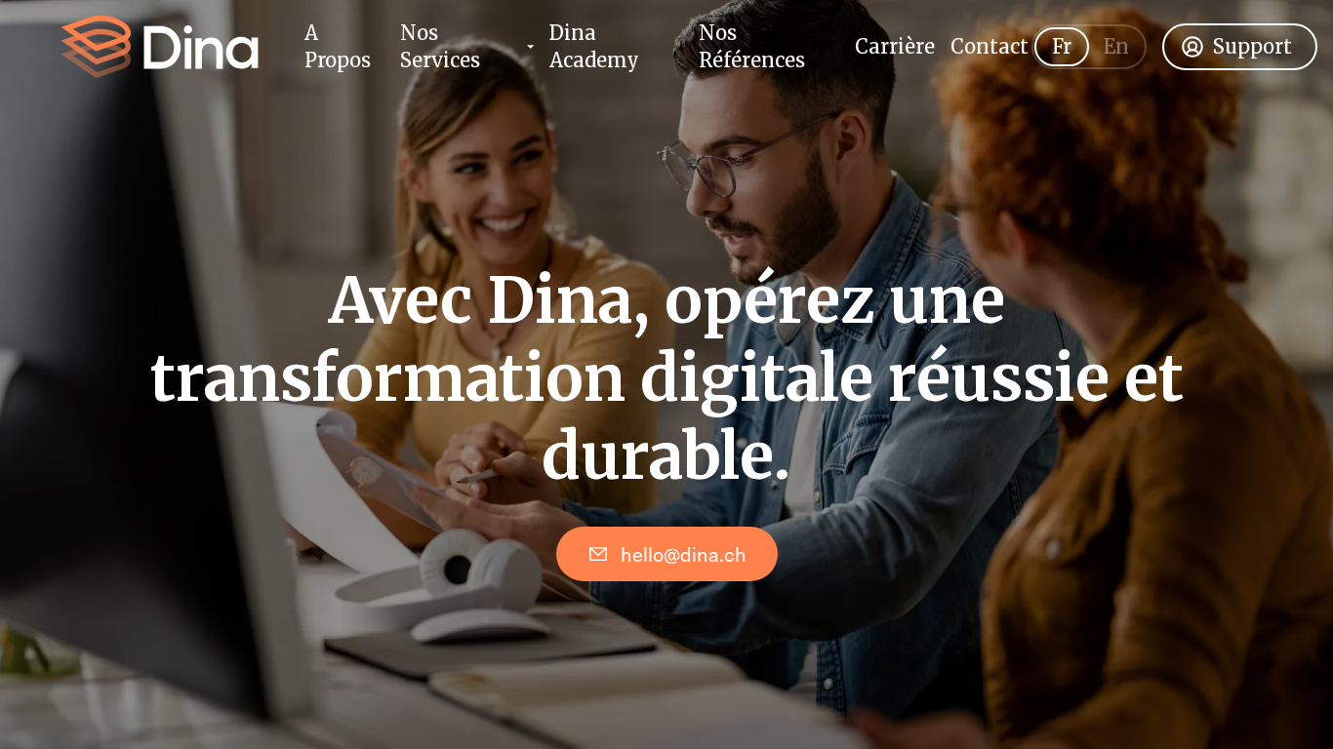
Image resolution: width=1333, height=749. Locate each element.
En (1116, 46)
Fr (1061, 46)
